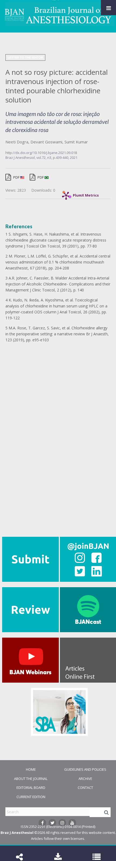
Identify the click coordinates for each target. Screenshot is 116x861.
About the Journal (30, 778)
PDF (16, 177)
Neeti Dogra (16, 141)
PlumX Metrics (86, 194)
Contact (85, 787)
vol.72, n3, (44, 157)
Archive (85, 778)
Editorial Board (30, 787)
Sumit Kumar (76, 141)
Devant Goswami (46, 141)
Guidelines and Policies (85, 769)
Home (31, 769)
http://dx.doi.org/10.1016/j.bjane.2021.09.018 (41, 152)
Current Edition (30, 796)
